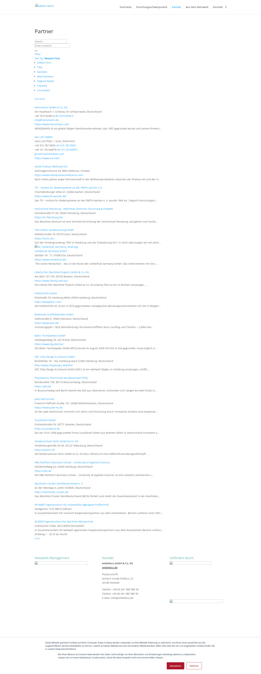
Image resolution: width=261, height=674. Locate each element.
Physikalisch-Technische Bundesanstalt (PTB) (61, 378)
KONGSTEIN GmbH (46, 293)
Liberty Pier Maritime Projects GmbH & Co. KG (62, 272)
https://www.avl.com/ (47, 158)
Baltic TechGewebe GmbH (50, 335)
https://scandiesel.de (47, 428)
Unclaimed (43, 90)
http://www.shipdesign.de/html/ (54, 365)
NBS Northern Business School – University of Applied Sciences (72, 462)
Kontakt (218, 7)
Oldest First (44, 62)
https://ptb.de (43, 386)
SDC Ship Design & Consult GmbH (55, 356)
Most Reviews (45, 76)
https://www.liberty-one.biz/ (51, 280)
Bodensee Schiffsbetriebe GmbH (54, 314)
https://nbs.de (43, 471)
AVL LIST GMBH (44, 137)
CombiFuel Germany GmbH (51, 251)
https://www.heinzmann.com (52, 124)
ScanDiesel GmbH (45, 420)
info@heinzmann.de (47, 120)
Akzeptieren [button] (175, 665)
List (37, 99)
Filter (38, 54)
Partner (176, 7)
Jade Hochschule (44, 399)
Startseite (126, 7)
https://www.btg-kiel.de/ (49, 344)
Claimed (42, 85)
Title (39, 67)
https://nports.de (45, 449)
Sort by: (47, 58)
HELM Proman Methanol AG (51, 166)
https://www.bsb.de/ (47, 323)
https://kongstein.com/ (48, 302)
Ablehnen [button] (194, 665)
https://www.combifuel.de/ (50, 259)
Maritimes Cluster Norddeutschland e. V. (59, 483)
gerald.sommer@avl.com (49, 154)
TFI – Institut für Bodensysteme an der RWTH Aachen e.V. (68, 187)
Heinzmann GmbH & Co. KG (51, 107)
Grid (42, 99)
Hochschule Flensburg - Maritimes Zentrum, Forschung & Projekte (74, 208)
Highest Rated (45, 81)
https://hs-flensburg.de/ (49, 217)
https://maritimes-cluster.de (51, 492)
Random (42, 72)
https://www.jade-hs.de (48, 407)
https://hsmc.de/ (44, 238)
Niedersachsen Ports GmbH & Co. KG (56, 441)
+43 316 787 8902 (65, 145)
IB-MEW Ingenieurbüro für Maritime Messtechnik (64, 521)
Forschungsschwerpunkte (151, 7)
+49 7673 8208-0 (63, 116)
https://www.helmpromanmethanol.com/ (59, 175)
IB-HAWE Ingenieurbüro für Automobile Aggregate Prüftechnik (72, 504)
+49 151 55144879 (66, 149)
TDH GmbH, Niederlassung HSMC (54, 230)
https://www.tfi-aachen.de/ (50, 196)
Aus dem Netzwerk (197, 7)
